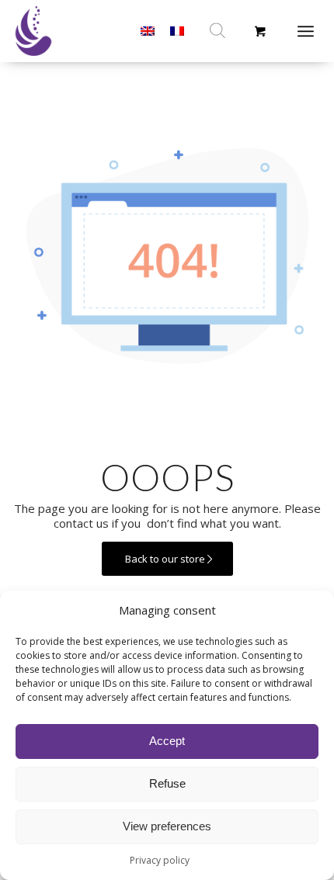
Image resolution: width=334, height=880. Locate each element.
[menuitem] (311, 31)
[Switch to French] (177, 31)
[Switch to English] (147, 31)
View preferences (167, 826)
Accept (167, 740)
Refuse (167, 783)
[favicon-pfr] (51, 31)
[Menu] (305, 31)
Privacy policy (160, 860)
